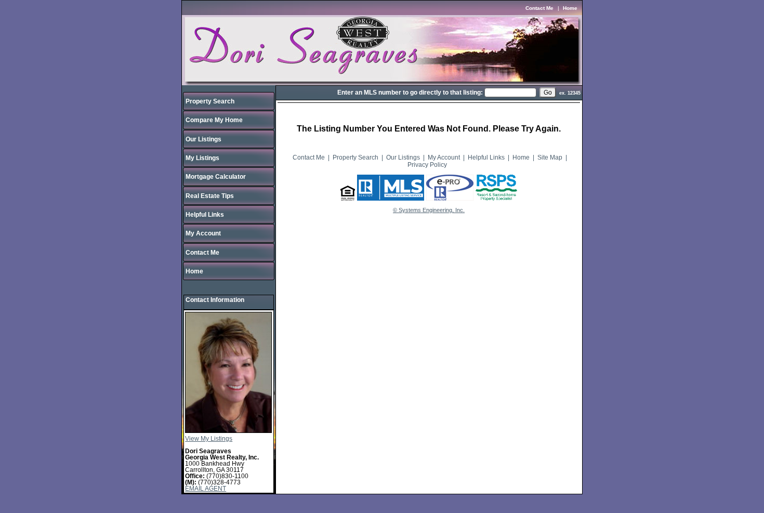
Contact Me (539, 8)
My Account (203, 233)
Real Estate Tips (210, 196)
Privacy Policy (427, 164)
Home (570, 8)
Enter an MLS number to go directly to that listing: (410, 92)
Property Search (210, 101)
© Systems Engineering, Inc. (429, 210)
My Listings (202, 158)
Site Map (549, 157)
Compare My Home (214, 120)
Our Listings (203, 139)
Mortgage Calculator (216, 176)
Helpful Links (205, 214)
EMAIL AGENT (205, 488)
